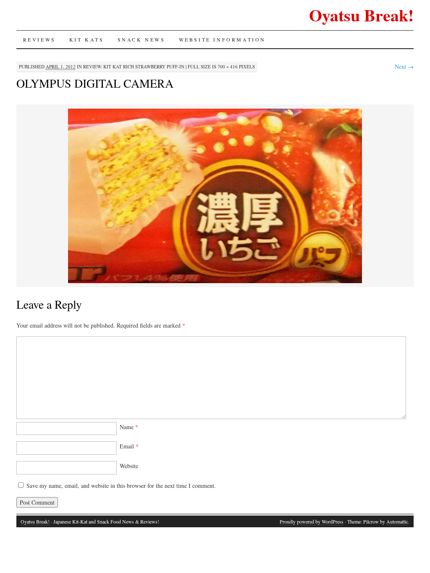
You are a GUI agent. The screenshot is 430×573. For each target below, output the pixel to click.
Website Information (222, 39)
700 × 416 (228, 66)
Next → (404, 66)
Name (129, 427)
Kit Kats (86, 39)
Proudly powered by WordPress (311, 521)
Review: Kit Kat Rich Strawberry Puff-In (133, 66)
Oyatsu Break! (361, 15)
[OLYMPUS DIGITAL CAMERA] (215, 282)
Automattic (397, 521)
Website (129, 466)
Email (129, 446)
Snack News (141, 39)
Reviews (39, 39)
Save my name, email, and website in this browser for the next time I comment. (121, 486)
